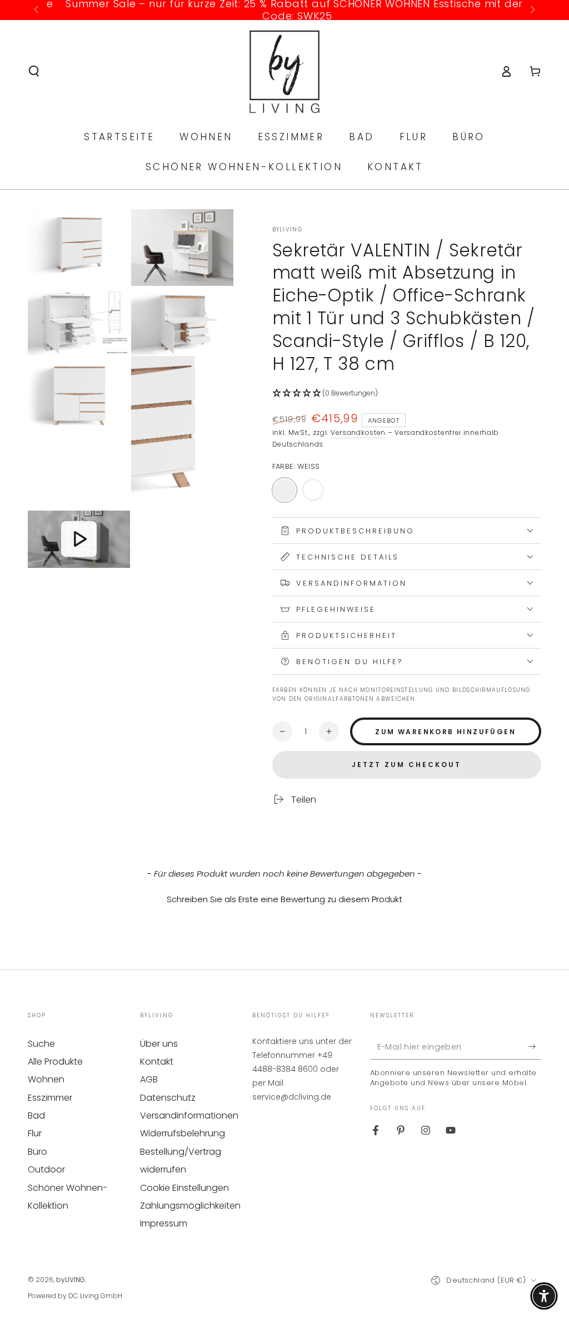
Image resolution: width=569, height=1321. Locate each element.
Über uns (159, 1043)
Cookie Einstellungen (184, 1187)
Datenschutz (168, 1097)
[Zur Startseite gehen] (285, 71)
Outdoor (46, 1169)
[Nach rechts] (531, 10)
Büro (37, 1151)
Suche (41, 1043)
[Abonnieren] (534, 1047)
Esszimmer (50, 1097)
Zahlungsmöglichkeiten (190, 1205)
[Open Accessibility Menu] (544, 1296)
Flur (35, 1133)
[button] (33, 71)
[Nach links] (37, 10)
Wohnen (46, 1079)
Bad (36, 1115)
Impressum (163, 1223)
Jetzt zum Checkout (406, 764)
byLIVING (287, 230)
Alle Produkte (55, 1061)
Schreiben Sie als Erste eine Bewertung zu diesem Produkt (284, 899)
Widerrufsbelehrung (182, 1133)
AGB (149, 1079)
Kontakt (156, 1061)
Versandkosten (358, 432)
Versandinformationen (189, 1115)
